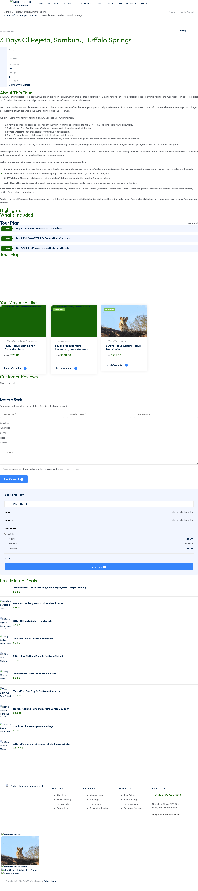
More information (13, 368)
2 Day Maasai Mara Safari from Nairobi (34, 673)
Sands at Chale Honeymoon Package (33, 726)
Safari (26, 84)
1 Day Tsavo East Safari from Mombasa (20, 347)
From (6, 355)
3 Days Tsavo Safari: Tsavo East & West (123, 347)
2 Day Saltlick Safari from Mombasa (33, 638)
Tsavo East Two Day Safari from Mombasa (36, 691)
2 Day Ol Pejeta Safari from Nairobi (32, 620)
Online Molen (50, 881)
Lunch (11, 533)
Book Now (97, 567)
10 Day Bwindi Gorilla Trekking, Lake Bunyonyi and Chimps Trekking (49, 587)
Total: (7, 558)
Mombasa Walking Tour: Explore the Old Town (38, 603)
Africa (15, 15)
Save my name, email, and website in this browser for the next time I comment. (42, 469)
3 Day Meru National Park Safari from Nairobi (38, 656)
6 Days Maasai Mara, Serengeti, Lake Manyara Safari (72, 348)
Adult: (12, 538)
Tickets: (8, 520)
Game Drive (15, 84)
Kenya (23, 15)
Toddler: (13, 543)
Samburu (32, 15)
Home (7, 15)
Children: (13, 548)
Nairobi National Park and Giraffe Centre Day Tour (41, 708)
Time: (7, 512)
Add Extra (10, 528)
